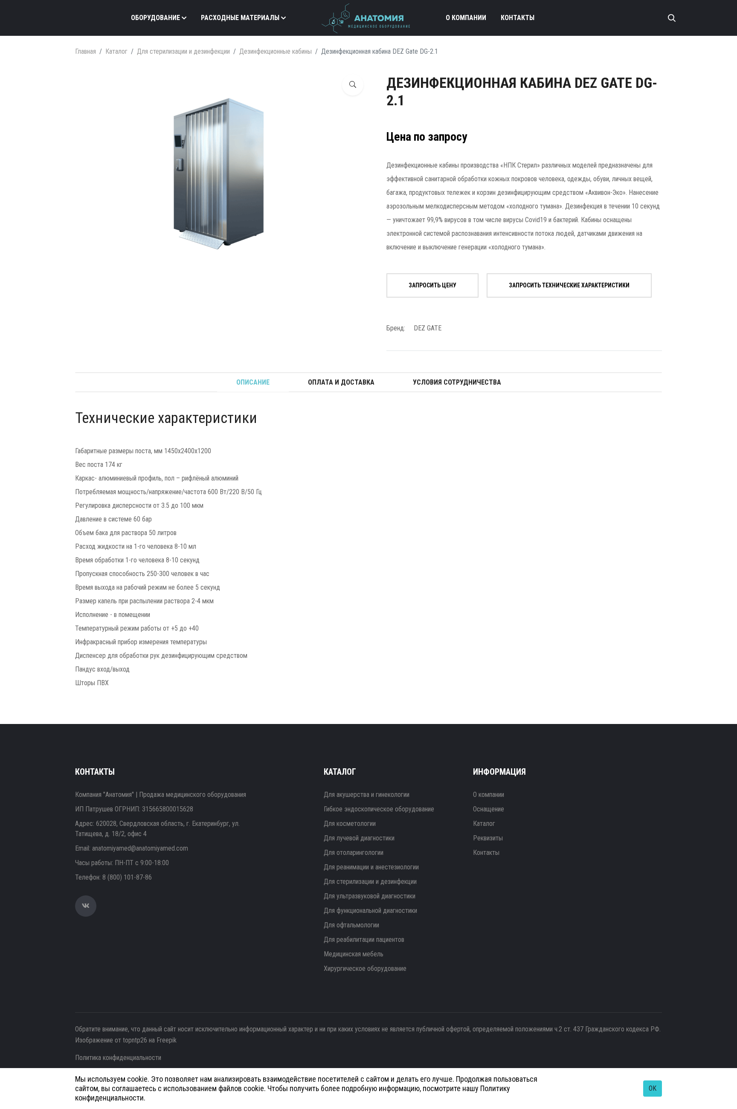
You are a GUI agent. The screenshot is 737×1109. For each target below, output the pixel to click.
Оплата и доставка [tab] (341, 382)
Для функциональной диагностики (370, 910)
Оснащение (488, 809)
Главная (85, 51)
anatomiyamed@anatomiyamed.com (140, 848)
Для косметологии (350, 823)
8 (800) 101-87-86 (127, 877)
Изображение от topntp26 (111, 1040)
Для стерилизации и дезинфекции (183, 51)
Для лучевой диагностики (359, 838)
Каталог (116, 51)
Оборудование (155, 18)
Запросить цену (432, 285)
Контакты (517, 18)
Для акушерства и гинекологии (366, 794)
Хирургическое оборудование (365, 968)
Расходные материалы (240, 18)
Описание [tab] (253, 382)
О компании (466, 18)
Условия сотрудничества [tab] (457, 382)
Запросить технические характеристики (569, 285)
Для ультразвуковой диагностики (369, 896)
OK (652, 1088)
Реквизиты (488, 838)
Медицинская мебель (353, 954)
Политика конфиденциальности (118, 1058)
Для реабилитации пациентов (364, 939)
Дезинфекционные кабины (275, 51)
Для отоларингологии (353, 852)
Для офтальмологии (351, 925)
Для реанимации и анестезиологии (371, 867)
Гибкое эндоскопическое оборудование (379, 809)
